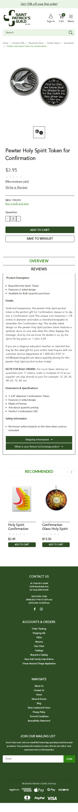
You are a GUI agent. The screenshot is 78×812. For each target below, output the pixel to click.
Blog (39, 703)
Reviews (39, 269)
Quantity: (11, 212)
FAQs (39, 638)
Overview (39, 261)
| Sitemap (51, 784)
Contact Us (39, 690)
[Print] (16, 249)
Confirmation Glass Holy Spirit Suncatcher (55, 527)
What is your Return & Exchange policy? (37, 446)
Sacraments (69, 43)
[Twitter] (21, 249)
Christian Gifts (18, 43)
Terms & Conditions (39, 716)
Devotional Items (35, 43)
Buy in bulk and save (17, 204)
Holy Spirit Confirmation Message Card (19, 527)
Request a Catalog (39, 655)
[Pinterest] (25, 249)
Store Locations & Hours (39, 708)
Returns (39, 642)
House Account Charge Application (39, 664)
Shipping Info (39, 633)
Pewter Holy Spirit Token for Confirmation (27, 46)
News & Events (39, 699)
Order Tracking (39, 629)
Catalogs (39, 651)
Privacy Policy (39, 712)
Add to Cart (22, 545)
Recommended (39, 471)
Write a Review (16, 187)
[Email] (12, 249)
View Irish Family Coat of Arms (39, 659)
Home (5, 43)
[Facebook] (7, 249)
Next (71, 472)
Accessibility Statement (39, 721)
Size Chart (39, 646)
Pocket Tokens (53, 43)
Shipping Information (37, 439)
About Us (39, 686)
